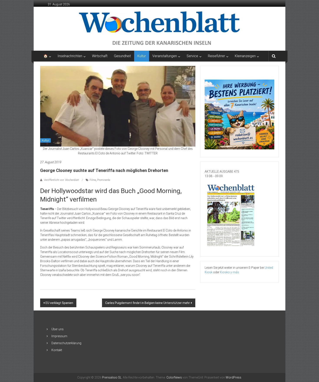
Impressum (59, 336)
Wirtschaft (99, 56)
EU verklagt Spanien (59, 303)
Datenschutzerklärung (66, 343)
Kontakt (56, 350)
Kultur (141, 56)
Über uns (57, 329)
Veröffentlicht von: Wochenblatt (61, 180)
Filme (93, 180)
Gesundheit (122, 56)
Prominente (103, 180)
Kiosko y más (229, 272)
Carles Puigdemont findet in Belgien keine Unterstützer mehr (147, 303)
